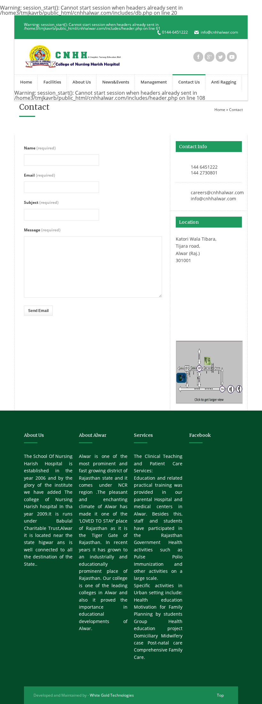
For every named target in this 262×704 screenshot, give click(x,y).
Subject (41, 202)
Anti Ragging (223, 82)
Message (42, 230)
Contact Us (189, 82)
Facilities (52, 82)
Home (26, 82)
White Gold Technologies (112, 695)
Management (154, 82)
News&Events (115, 82)
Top (220, 695)
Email (39, 175)
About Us (82, 82)
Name (40, 148)
